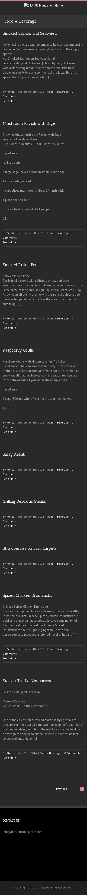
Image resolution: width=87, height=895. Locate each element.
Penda (10, 91)
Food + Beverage (58, 91)
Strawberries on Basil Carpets (30, 548)
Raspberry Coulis (18, 350)
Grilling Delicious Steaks (24, 501)
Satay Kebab (14, 454)
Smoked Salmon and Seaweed (30, 33)
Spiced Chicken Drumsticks (27, 595)
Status (10, 753)
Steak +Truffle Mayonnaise (27, 680)
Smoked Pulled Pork (21, 264)
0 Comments (72, 753)
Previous (61, 788)
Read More (9, 101)
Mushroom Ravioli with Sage (29, 123)
